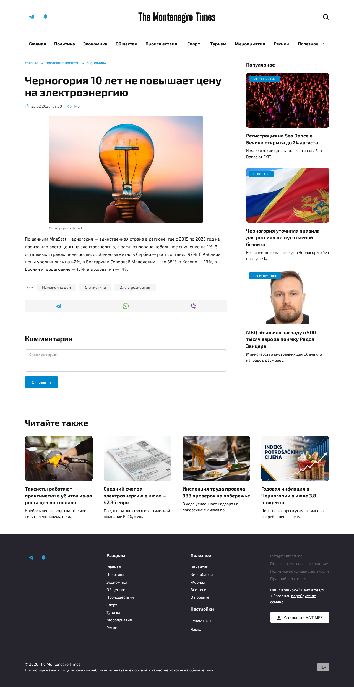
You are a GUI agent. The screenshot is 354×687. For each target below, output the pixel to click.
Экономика (95, 43)
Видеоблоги (202, 574)
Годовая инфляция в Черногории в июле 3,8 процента (288, 495)
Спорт (193, 43)
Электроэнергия (135, 287)
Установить (303, 617)
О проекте (200, 597)
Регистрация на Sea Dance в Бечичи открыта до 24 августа (282, 138)
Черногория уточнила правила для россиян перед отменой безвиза (283, 237)
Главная (37, 43)
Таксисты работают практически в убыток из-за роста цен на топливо (58, 495)
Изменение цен (56, 287)
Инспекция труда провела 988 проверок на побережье (216, 492)
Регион (281, 43)
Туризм (218, 43)
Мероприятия (250, 43)
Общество (126, 43)
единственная (114, 238)
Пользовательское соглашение (299, 563)
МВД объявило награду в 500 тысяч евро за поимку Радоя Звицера (281, 339)
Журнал (198, 582)
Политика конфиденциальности (299, 571)
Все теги (198, 589)
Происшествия (161, 43)
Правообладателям (288, 578)
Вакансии (199, 567)
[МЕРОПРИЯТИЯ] (287, 124)
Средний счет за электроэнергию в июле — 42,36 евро (135, 495)
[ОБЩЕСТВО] (287, 219)
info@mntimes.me (286, 555)
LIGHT (208, 621)
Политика (64, 43)
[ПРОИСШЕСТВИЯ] (287, 320)
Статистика (95, 287)
